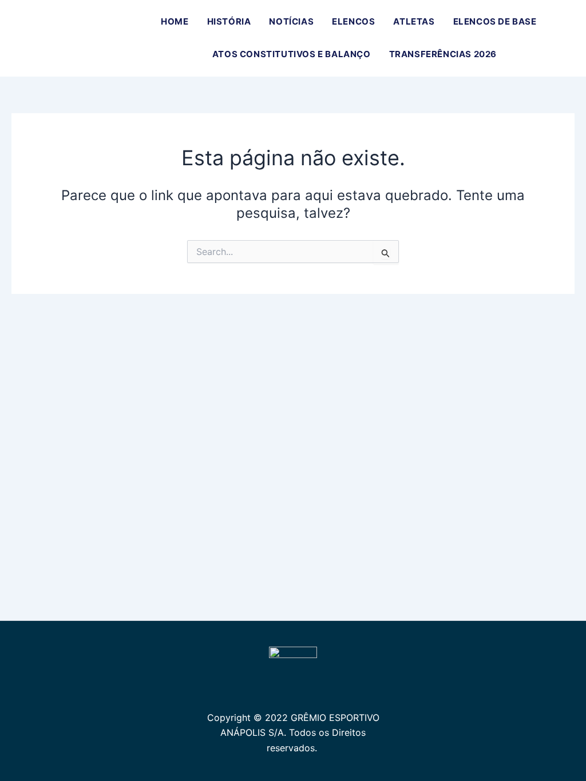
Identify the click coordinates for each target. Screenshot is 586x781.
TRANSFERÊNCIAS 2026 (443, 54)
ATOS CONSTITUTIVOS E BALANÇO (291, 54)
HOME (174, 21)
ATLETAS (413, 21)
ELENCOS (353, 21)
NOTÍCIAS (291, 21)
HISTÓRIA (229, 21)
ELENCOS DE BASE (495, 21)
